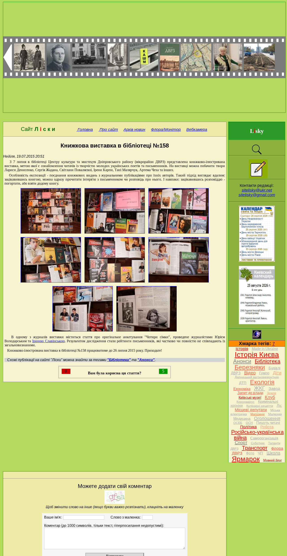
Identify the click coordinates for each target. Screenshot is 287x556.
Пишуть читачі (268, 423)
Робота (267, 427)
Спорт (241, 442)
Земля (271, 393)
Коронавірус (245, 402)
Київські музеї (250, 397)
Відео (250, 372)
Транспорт (254, 448)
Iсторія (242, 348)
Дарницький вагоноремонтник (257, 377)
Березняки (250, 367)
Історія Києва (257, 355)
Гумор (264, 373)
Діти (277, 372)
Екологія (262, 382)
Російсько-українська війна (257, 435)
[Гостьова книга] (258, 177)
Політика (248, 427)
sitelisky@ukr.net (257, 190)
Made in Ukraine (265, 349)
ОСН (249, 423)
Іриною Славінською (48, 341)
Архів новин (134, 129)
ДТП (242, 383)
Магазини (257, 414)
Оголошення (267, 418)
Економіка (241, 389)
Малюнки (275, 414)
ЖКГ (259, 388)
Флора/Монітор (166, 129)
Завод (274, 388)
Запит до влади (250, 393)
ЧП (260, 453)
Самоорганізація (264, 438)
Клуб (270, 397)
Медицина (241, 419)
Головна (84, 129)
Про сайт (108, 129)
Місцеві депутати (251, 410)
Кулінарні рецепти (259, 406)
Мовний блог (272, 460)
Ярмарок (246, 459)
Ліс (279, 406)
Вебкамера (196, 129)
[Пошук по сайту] (256, 154)
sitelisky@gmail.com (257, 195)
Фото (250, 453)
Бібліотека (267, 361)
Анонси (242, 361)
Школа (273, 452)
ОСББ (237, 423)
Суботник (258, 443)
